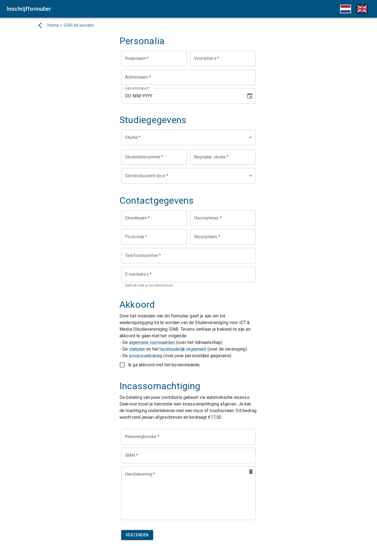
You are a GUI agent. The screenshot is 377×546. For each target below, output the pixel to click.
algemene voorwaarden (152, 342)
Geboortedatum (137, 88)
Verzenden (137, 535)
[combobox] (188, 137)
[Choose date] (249, 96)
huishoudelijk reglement (183, 349)
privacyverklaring (146, 355)
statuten (137, 349)
